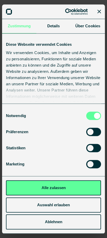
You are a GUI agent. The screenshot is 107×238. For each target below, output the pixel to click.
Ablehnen (53, 222)
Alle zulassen (54, 187)
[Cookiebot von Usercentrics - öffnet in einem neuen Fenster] (66, 11)
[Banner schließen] (99, 12)
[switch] (93, 132)
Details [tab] (53, 26)
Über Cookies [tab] (87, 26)
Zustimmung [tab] (19, 26)
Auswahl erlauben (53, 205)
